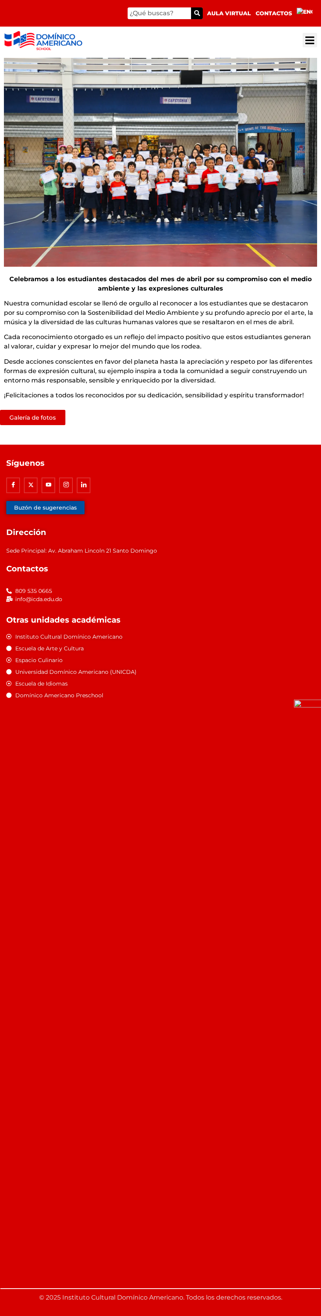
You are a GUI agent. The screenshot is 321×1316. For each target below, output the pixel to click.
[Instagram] (66, 485)
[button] (310, 40)
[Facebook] (13, 485)
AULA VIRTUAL (229, 13)
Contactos (274, 13)
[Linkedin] (83, 485)
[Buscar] (197, 13)
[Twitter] (31, 485)
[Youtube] (48, 485)
